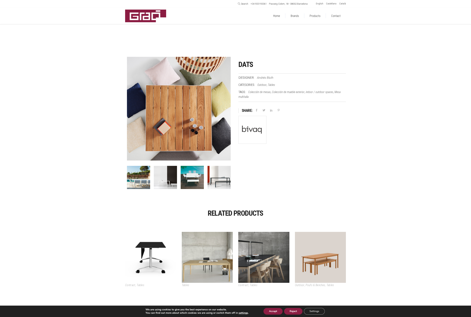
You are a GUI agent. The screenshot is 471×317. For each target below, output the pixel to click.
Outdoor (262, 85)
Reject (293, 311)
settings (243, 313)
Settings (314, 311)
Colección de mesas (259, 92)
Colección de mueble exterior (288, 92)
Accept (273, 311)
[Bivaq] (252, 130)
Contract (130, 285)
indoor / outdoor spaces (319, 92)
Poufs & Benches (315, 285)
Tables (271, 85)
